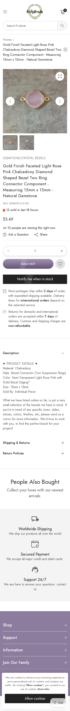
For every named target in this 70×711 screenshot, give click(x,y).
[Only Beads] (35, 12)
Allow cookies (35, 698)
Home (7, 39)
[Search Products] (62, 25)
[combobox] (35, 25)
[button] (59, 101)
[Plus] (61, 251)
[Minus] (8, 251)
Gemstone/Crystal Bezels (24, 158)
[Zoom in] (59, 76)
